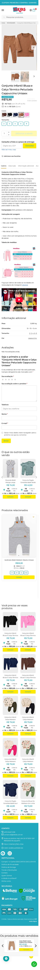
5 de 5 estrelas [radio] (15, 379)
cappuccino (32, 338)
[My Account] (30, 10)
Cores (4, 111)
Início (3, 23)
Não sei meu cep (9, 150)
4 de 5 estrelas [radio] (12, 379)
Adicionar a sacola (24, 133)
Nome (5, 414)
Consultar (29, 146)
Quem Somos (6, 876)
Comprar (26, 949)
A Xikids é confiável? (9, 878)
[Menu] (5, 10)
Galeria (3, 166)
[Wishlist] (33, 517)
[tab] (3, 165)
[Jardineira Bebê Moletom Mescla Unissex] (19, 535)
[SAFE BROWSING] (27, 892)
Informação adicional (26, 166)
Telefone (5, 405)
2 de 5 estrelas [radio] (6, 379)
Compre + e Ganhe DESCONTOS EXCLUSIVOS (18, 862)
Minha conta (6, 881)
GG (26, 573)
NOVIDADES (11, 23)
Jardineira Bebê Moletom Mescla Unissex (19, 560)
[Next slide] (33, 47)
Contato (4, 873)
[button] (34, 11)
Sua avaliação (8, 376)
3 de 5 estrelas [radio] (9, 379)
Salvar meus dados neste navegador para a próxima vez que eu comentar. (20, 434)
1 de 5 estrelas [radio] (3, 379)
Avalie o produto (32, 100)
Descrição (12, 166)
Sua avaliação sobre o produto (14, 384)
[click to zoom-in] (19, 47)
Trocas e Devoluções (9, 870)
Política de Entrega (8, 867)
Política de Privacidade (10, 864)
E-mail (5, 423)
